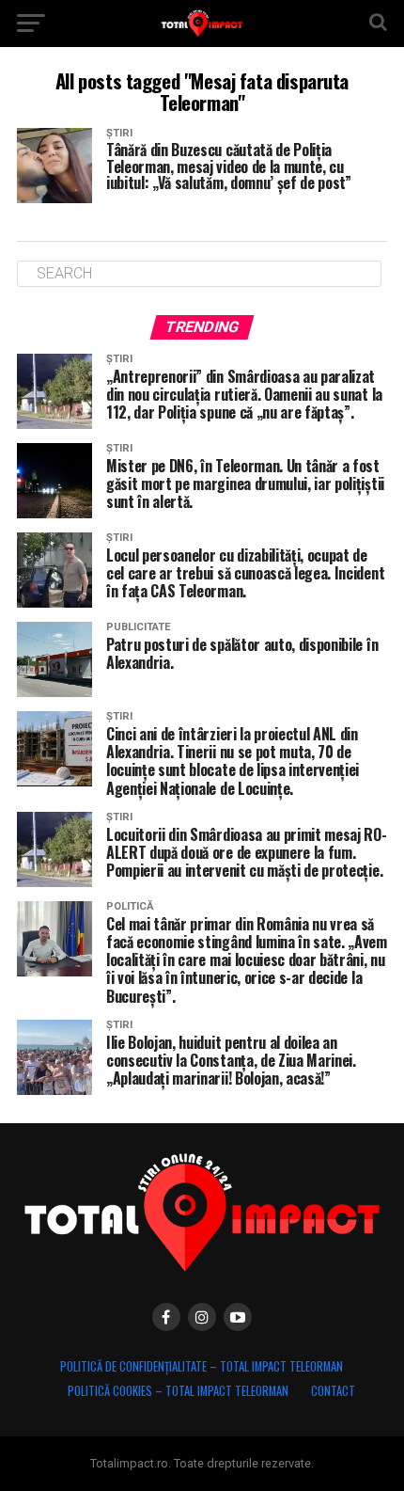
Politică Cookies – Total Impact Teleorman (178, 1391)
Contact (333, 1391)
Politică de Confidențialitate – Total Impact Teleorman (201, 1366)
